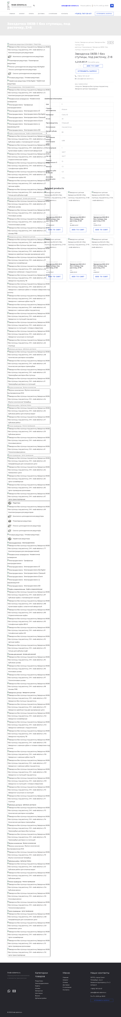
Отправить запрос (87, 71)
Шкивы (37, 988)
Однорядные (87, 47)
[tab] (53, 99)
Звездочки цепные (87, 42)
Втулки (37, 996)
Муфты (37, 986)
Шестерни (39, 993)
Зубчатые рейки (40, 998)
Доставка (66, 985)
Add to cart (93, 66)
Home (77, 42)
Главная (65, 977)
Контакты (66, 990)
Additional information (53, 99)
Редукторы (39, 981)
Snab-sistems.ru (18, 5)
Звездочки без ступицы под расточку (95, 86)
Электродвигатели (41, 983)
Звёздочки (39, 991)
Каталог (65, 980)
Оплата (65, 982)
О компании (67, 987)
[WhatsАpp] (8, 991)
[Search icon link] (34, 6)
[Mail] (14, 991)
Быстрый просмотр (55, 211)
